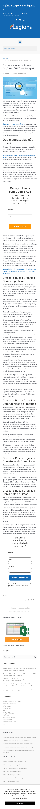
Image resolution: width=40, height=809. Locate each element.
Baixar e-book (20, 227)
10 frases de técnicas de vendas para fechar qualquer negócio (19, 737)
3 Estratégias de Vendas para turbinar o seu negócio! (17, 740)
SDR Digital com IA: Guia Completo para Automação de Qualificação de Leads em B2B (19, 679)
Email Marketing (7, 706)
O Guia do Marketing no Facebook (12, 774)
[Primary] (20, 42)
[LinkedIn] (23, 20)
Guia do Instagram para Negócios (12, 765)
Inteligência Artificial (8, 714)
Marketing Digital (7, 719)
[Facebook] (16, 20)
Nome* (10, 209)
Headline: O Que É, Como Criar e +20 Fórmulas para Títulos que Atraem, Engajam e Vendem (20, 674)
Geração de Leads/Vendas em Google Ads (14, 761)
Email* (10, 216)
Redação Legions (21, 73)
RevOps (5, 723)
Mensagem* (12, 566)
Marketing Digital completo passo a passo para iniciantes (18, 778)
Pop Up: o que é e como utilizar (20, 608)
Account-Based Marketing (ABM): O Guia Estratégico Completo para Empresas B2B (18, 690)
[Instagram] (20, 20)
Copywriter (6, 705)
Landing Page (6, 715)
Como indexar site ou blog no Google (19, 611)
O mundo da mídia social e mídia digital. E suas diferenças (18, 747)
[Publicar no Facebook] (28, 600)
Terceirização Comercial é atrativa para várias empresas (18, 743)
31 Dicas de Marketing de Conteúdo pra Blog (15, 768)
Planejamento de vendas (9, 721)
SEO (8, 58)
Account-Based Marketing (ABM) (12, 701)
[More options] (36, 600)
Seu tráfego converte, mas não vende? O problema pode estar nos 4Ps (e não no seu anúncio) (19, 669)
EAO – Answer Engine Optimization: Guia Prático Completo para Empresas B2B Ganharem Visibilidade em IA (20, 684)
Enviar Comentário (20, 578)
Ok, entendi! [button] (20, 803)
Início (4, 58)
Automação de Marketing (9, 703)
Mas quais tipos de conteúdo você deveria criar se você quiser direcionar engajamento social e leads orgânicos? (19, 271)
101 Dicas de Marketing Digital (11, 781)
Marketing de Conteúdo (9, 717)
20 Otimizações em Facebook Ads (12, 771)
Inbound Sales (7, 712)
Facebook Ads (7, 708)
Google (5, 710)
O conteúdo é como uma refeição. (14, 124)
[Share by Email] (34, 600)
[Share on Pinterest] (31, 600)
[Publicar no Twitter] (25, 600)
